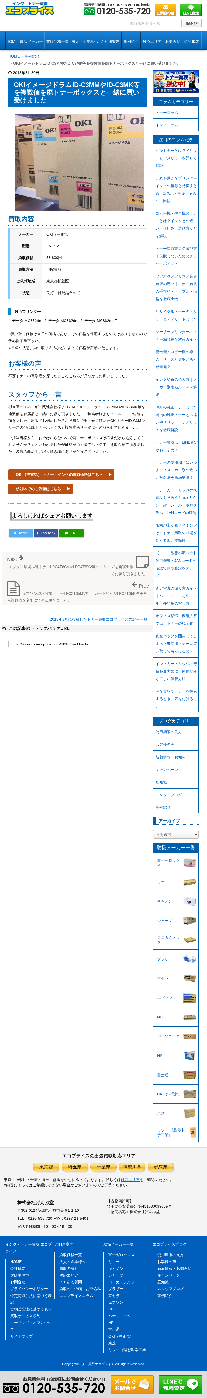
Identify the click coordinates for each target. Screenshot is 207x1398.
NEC (161, 1017)
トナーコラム (167, 112)
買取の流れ (68, 1268)
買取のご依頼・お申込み (80, 1289)
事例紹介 (131, 41)
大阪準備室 (19, 1275)
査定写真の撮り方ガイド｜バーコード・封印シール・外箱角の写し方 (176, 596)
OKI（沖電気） (169, 1094)
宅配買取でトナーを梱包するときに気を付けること (176, 698)
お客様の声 (165, 744)
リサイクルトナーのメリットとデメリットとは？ (176, 315)
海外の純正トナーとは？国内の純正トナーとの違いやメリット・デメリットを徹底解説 (176, 418)
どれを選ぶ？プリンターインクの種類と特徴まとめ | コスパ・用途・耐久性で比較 (176, 189)
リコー (162, 882)
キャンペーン (167, 769)
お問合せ (17, 1282)
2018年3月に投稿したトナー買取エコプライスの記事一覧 (98, 619)
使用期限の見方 (169, 732)
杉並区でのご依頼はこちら (38, 489)
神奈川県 (132, 1166)
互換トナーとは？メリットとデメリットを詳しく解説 (176, 158)
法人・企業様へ (84, 41)
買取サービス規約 (25, 1316)
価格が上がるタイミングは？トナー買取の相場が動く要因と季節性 (176, 533)
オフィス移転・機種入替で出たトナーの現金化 (176, 619)
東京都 (46, 1166)
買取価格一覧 (57, 41)
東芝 (161, 1113)
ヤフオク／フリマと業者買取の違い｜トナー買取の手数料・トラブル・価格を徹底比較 (176, 287)
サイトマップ (21, 1336)
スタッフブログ (169, 795)
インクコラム (167, 125)
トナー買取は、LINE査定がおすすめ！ (177, 446)
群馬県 (161, 1166)
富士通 (162, 1075)
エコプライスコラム (76, 1296)
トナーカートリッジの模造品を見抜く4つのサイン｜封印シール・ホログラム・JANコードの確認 (176, 501)
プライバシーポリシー (29, 1289)
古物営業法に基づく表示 (31, 1309)
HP (159, 1055)
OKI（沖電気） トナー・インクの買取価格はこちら (59, 474)
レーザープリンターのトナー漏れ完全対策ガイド (176, 335)
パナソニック (168, 1036)
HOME (12, 41)
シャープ (164, 920)
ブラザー (164, 959)
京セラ (162, 978)
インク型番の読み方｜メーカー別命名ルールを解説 (176, 387)
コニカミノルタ (168, 939)
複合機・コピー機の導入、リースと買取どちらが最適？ (176, 359)
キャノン (164, 901)
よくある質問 (70, 1282)
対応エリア (152, 41)
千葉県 (104, 1166)
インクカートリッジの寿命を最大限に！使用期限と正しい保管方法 (176, 671)
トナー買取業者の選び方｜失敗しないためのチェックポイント (176, 256)
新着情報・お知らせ (172, 757)
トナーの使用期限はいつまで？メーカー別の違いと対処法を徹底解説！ (176, 470)
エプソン (164, 997)
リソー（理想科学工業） (170, 1132)
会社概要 (17, 1268)
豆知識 (161, 782)
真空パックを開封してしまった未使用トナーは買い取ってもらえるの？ (176, 643)
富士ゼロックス (168, 862)
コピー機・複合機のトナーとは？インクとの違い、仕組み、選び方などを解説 (176, 224)
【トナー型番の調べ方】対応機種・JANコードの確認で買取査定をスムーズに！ (176, 564)
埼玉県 (75, 1166)
